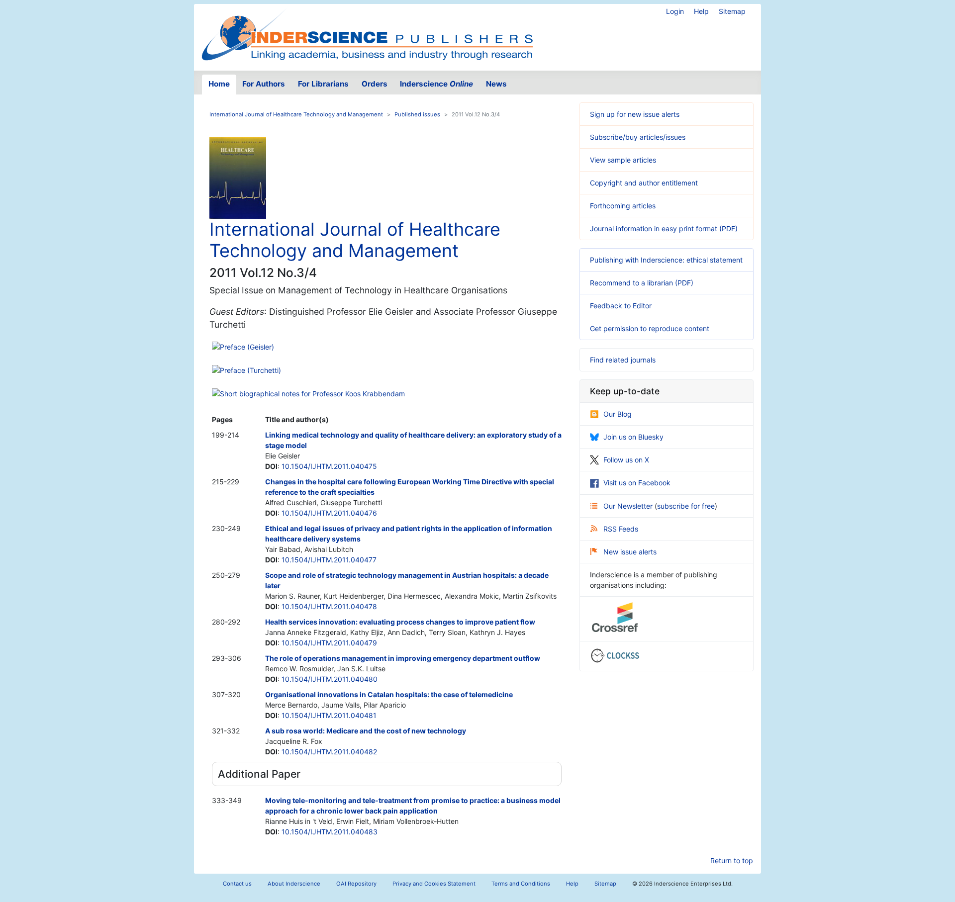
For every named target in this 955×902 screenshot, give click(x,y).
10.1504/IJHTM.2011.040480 (330, 679)
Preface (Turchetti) (250, 370)
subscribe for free (686, 506)
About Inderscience (294, 883)
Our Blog (617, 414)
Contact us (237, 883)
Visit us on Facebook (636, 482)
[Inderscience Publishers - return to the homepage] (367, 33)
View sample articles (623, 160)
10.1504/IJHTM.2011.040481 (329, 715)
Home (219, 84)
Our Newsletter (629, 506)
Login (675, 11)
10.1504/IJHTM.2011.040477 (329, 559)
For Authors (263, 84)
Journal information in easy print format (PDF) (664, 228)
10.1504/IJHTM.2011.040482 (329, 751)
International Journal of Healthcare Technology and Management (296, 114)
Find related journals (623, 360)
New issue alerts (630, 551)
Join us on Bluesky (633, 437)
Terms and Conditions (520, 883)
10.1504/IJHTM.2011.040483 (330, 831)
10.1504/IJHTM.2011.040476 (329, 513)
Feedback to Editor (621, 305)
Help (701, 11)
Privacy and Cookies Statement (434, 883)
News (496, 84)
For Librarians (323, 84)
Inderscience (436, 84)
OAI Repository (356, 883)
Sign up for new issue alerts (634, 114)
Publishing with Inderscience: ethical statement (666, 260)
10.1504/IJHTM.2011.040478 (329, 606)
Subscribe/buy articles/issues (637, 137)
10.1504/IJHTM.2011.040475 (329, 466)
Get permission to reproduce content (649, 328)
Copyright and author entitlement (644, 183)
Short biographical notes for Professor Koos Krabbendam (312, 393)
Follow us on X (626, 459)
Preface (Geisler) (247, 347)
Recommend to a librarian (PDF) (641, 282)
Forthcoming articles (623, 205)
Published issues (417, 114)
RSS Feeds (620, 529)
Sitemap (732, 11)
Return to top (731, 860)
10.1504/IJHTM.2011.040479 (329, 642)
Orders (374, 84)
